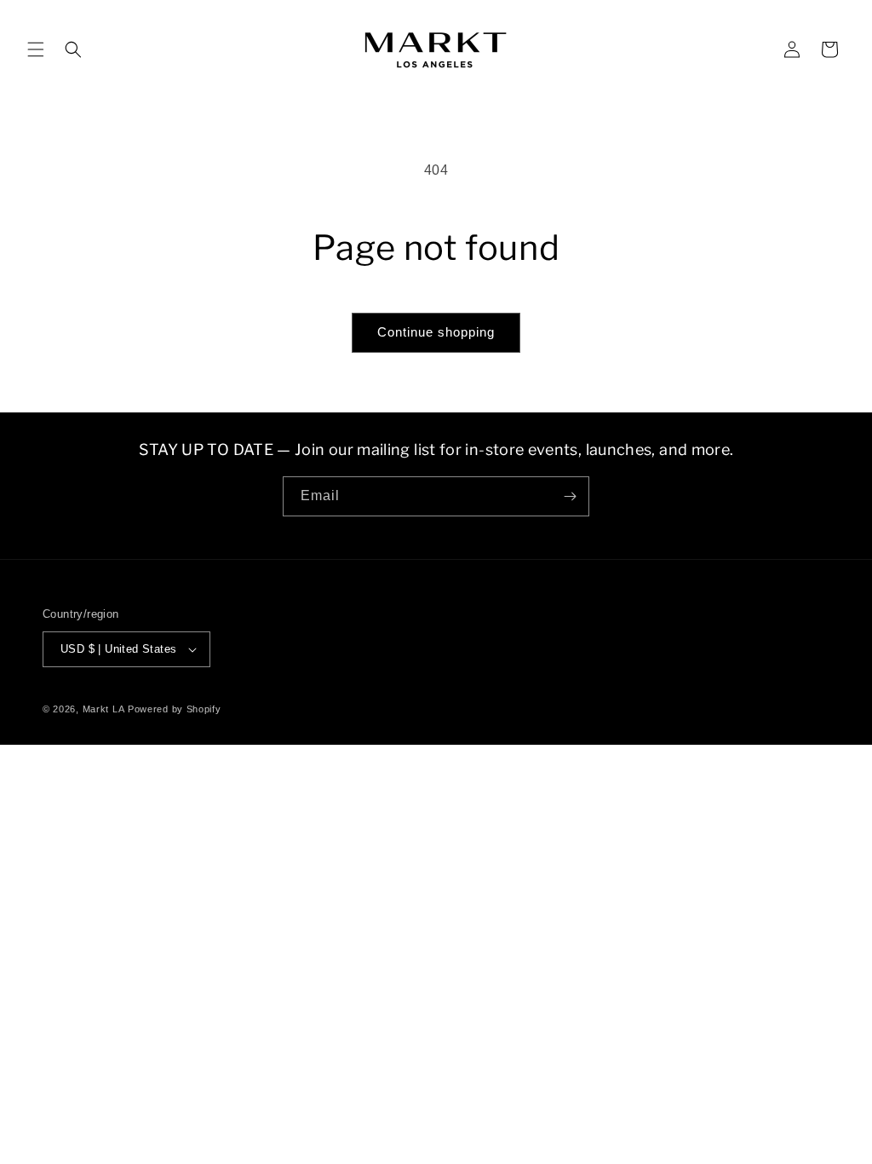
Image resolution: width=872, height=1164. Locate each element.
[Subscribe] (569, 496)
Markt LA (104, 709)
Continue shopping (436, 332)
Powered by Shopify (174, 709)
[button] (35, 49)
